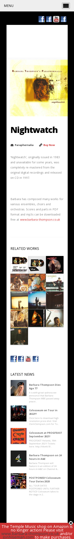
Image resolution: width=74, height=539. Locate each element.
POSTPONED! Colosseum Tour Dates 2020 (45, 479)
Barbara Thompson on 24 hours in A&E (45, 457)
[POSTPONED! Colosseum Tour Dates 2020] (18, 481)
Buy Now (49, 145)
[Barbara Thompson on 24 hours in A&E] (18, 458)
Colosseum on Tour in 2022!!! (43, 412)
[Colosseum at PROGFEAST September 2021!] (18, 436)
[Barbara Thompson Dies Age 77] (18, 388)
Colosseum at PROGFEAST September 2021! (45, 434)
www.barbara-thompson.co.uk (40, 219)
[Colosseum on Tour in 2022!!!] (18, 413)
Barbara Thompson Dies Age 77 (45, 386)
